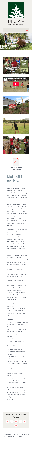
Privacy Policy (16, 439)
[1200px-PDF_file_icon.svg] (16, 159)
